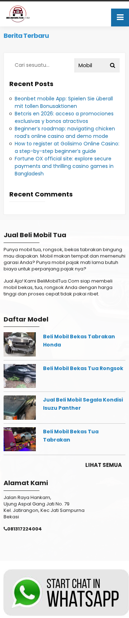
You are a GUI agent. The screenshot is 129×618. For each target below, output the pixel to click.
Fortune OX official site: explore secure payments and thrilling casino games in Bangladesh (64, 166)
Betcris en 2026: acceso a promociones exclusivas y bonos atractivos (64, 117)
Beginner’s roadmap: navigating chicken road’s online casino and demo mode (65, 132)
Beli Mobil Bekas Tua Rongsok (83, 368)
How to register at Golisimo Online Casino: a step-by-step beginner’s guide (67, 147)
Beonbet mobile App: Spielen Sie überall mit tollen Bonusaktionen (64, 102)
